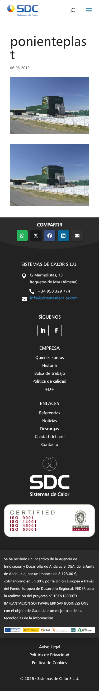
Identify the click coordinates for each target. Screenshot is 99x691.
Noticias (49, 421)
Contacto (49, 445)
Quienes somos (49, 358)
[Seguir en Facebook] (56, 330)
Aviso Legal (49, 647)
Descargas (49, 429)
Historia (49, 366)
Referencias (49, 413)
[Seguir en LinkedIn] (43, 330)
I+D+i (49, 390)
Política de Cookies (49, 663)
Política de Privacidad (49, 655)
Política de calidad (49, 382)
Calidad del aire (49, 437)
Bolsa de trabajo (49, 374)
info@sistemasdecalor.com (54, 298)
